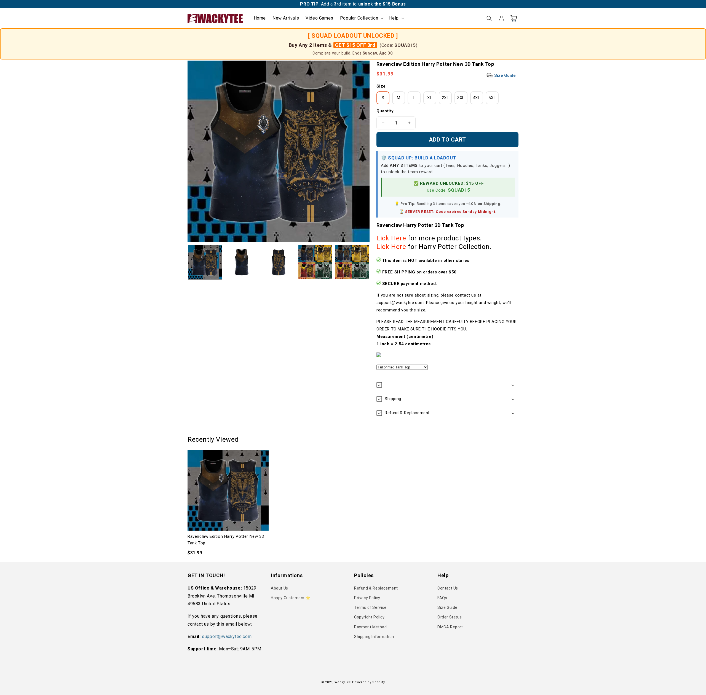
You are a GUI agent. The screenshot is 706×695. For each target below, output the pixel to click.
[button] (361, 18)
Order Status (449, 617)
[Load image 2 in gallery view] (242, 262)
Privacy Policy (367, 598)
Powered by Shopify (368, 682)
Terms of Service (370, 607)
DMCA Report (450, 627)
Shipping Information (374, 636)
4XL (476, 97)
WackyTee (343, 682)
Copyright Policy (369, 617)
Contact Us (447, 588)
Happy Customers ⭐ (290, 598)
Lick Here (391, 238)
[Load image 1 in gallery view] (205, 262)
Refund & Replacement (376, 588)
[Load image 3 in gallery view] (278, 262)
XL (429, 97)
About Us (279, 588)
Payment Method (370, 627)
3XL (461, 97)
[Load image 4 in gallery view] (315, 262)
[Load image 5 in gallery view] (352, 262)
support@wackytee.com (227, 636)
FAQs (442, 598)
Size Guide (504, 75)
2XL (445, 97)
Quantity (385, 110)
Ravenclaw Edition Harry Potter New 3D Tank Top (226, 539)
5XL (492, 97)
